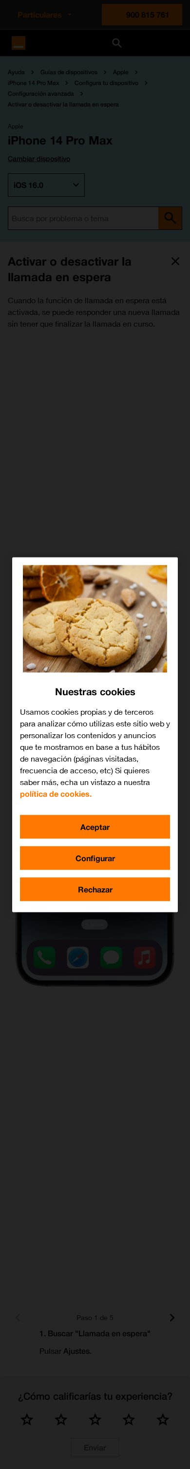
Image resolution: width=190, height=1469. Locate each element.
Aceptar (95, 826)
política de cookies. (56, 793)
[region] (95, 734)
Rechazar (95, 889)
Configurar (95, 857)
